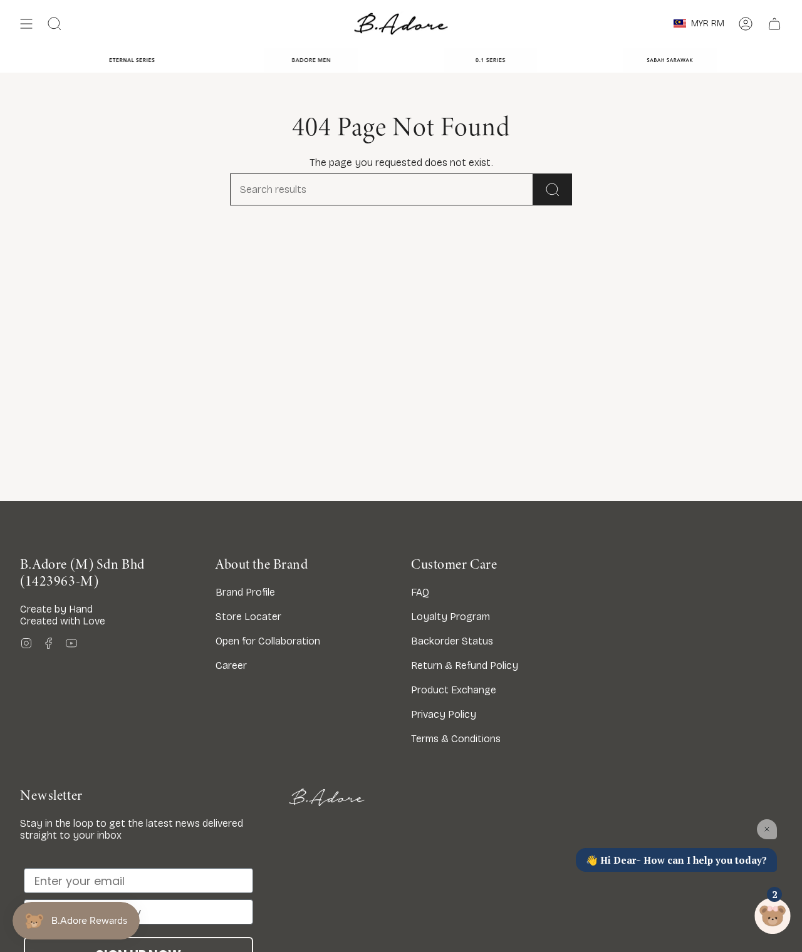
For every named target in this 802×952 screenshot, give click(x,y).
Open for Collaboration (268, 641)
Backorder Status (452, 641)
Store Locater (248, 617)
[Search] (552, 189)
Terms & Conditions (456, 739)
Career (231, 665)
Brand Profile (245, 592)
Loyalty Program (450, 617)
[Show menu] (26, 23)
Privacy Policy (443, 714)
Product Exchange (453, 690)
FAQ (420, 592)
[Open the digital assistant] (772, 916)
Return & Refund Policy (464, 665)
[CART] (774, 23)
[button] (54, 23)
